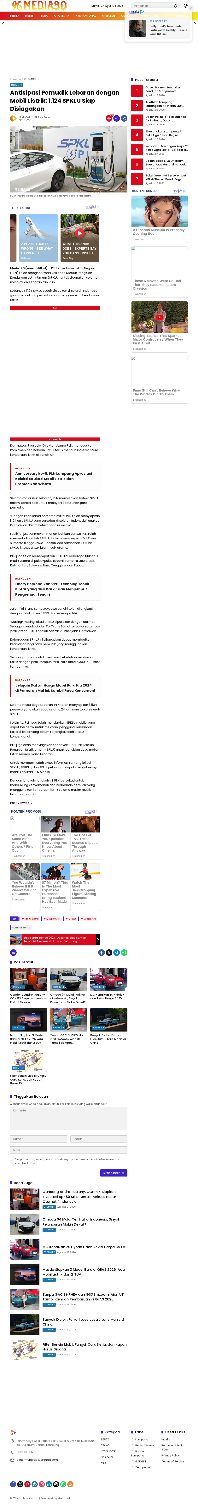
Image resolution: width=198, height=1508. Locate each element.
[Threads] (56, 1484)
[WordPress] (35, 1484)
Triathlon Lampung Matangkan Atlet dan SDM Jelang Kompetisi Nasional (164, 104)
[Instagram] (42, 1484)
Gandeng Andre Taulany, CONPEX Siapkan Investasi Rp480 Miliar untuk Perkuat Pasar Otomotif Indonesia (28, 998)
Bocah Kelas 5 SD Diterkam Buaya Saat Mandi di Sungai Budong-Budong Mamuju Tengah (165, 163)
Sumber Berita (21, 927)
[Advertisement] (104, 48)
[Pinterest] (27, 1484)
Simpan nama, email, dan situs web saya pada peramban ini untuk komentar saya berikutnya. (67, 1161)
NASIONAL (107, 1457)
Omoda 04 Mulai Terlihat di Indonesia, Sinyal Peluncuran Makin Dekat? (68, 998)
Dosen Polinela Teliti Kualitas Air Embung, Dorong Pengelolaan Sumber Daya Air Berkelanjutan (167, 119)
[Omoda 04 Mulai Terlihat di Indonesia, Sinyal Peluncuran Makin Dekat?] (68, 979)
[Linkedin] (49, 1484)
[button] (175, 6)
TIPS (103, 1463)
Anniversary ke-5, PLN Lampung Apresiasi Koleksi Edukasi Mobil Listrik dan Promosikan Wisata (53, 478)
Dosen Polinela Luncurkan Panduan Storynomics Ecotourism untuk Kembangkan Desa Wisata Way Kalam (164, 89)
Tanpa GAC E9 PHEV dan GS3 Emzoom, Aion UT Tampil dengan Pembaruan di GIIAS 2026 (68, 1039)
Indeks (165, 1439)
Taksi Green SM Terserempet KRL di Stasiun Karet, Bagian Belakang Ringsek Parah (166, 177)
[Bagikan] (124, 118)
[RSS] (70, 1484)
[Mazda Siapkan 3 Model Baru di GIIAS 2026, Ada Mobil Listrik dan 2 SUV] (28, 1020)
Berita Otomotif (146, 1445)
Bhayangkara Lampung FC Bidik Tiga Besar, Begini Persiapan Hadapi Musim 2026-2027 (164, 133)
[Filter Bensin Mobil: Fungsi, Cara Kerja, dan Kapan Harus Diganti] (28, 1060)
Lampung (141, 1439)
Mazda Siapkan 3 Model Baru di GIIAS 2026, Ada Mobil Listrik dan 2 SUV (27, 1039)
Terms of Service (172, 1461)
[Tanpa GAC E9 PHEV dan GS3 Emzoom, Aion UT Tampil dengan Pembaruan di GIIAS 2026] (68, 1020)
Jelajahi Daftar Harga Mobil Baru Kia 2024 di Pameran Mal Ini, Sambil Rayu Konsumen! (55, 688)
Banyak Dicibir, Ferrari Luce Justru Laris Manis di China (108, 1039)
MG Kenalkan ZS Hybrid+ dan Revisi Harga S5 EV (107, 996)
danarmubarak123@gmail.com (37, 1460)
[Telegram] (116, 952)
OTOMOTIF (16, 84)
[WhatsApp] (124, 952)
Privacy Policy (170, 1455)
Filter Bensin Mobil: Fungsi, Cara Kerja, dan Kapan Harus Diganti (28, 1079)
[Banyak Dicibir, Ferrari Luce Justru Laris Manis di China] (108, 1020)
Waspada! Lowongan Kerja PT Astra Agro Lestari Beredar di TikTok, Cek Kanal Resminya (167, 148)
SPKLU (72, 919)
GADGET (140, 1461)
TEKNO (105, 1445)
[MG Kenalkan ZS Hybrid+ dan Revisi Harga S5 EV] (108, 979)
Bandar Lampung (138, 1453)
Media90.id (25, 117)
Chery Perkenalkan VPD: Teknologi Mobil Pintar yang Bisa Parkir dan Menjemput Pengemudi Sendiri (52, 589)
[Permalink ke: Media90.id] (14, 118)
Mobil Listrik (32, 919)
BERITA (105, 1439)
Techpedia (142, 1467)
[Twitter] (109, 952)
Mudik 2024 (53, 919)
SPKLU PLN (90, 919)
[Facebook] (101, 952)
